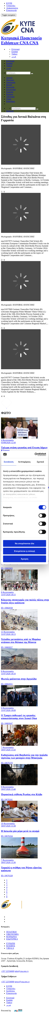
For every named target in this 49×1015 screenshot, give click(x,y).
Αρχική (9, 78)
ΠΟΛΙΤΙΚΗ (11, 932)
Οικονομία (10, 82)
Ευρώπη (9, 92)
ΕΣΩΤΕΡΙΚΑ (12, 939)
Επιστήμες (10, 101)
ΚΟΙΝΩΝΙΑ (11, 936)
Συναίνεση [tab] (8, 462)
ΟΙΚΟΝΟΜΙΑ (12, 934)
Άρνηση (24, 559)
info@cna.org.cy (22, 971)
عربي (13, 56)
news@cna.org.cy (22, 982)
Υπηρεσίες (10, 5)
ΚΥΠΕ (9, 3)
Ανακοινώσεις (12, 8)
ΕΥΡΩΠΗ (10, 943)
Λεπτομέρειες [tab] (24, 462)
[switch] (42, 515)
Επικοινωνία (11, 10)
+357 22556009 (7, 971)
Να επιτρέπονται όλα (24, 543)
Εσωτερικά (11, 89)
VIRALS (10, 948)
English (14, 52)
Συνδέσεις (10, 991)
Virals (8, 99)
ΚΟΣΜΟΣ (10, 946)
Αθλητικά (10, 97)
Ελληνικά (15, 49)
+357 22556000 (7, 982)
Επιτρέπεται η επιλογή (24, 551)
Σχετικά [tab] (40, 462)
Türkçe (14, 54)
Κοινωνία (10, 87)
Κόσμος (9, 94)
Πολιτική (10, 80)
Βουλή (9, 85)
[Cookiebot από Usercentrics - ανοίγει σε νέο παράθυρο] (35, 454)
